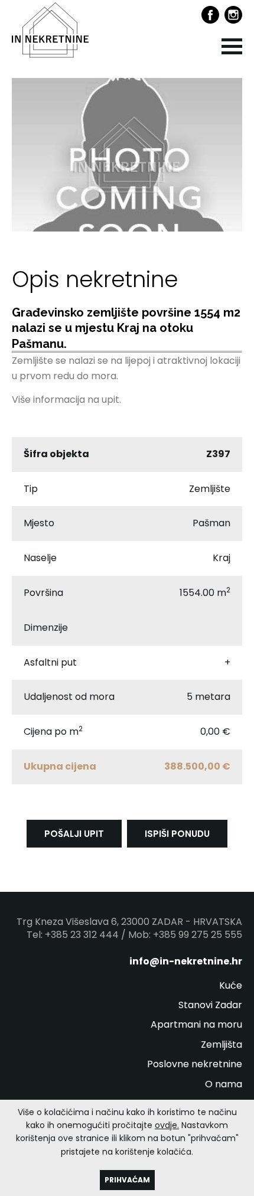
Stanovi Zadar (210, 1005)
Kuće (230, 985)
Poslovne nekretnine (194, 1064)
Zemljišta (221, 1044)
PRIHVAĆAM (127, 1180)
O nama (223, 1084)
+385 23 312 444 (82, 934)
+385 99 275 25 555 (197, 934)
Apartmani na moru (196, 1024)
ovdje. (167, 1125)
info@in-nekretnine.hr (185, 961)
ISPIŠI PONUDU (177, 833)
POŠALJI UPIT (74, 833)
